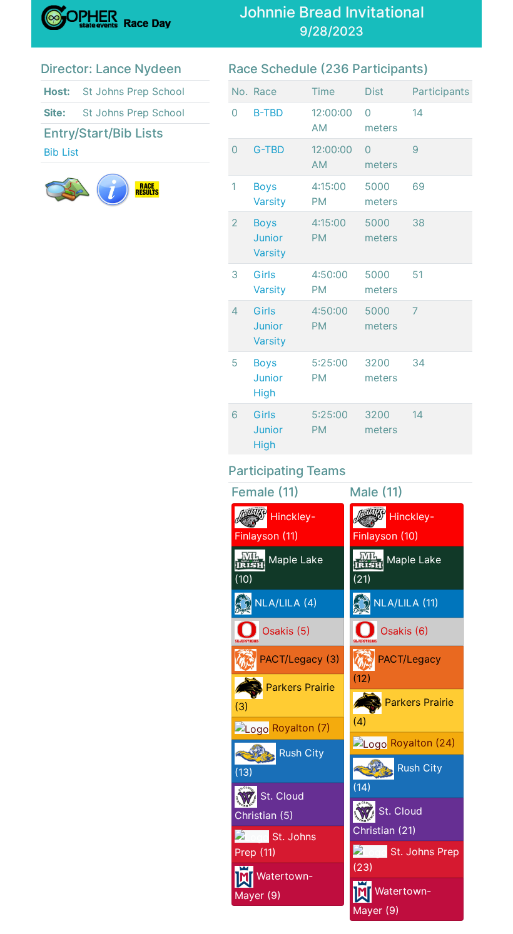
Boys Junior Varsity (269, 237)
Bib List (61, 152)
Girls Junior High (268, 429)
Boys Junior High (268, 377)
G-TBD (269, 149)
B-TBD (268, 112)
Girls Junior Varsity (269, 325)
